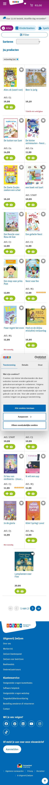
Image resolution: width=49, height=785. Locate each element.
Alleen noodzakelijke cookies (24, 425)
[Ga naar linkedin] (23, 724)
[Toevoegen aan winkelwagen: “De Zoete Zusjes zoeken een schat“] (9, 204)
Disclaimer (40, 771)
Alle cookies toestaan (24, 408)
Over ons (7, 643)
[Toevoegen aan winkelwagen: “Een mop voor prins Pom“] (9, 298)
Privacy (30, 771)
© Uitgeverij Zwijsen (25, 775)
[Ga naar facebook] (6, 724)
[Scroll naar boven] (45, 781)
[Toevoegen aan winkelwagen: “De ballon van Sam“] (9, 157)
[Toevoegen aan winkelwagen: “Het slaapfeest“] (31, 446)
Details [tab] (25, 365)
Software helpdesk (11, 688)
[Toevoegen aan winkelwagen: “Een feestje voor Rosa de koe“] (9, 251)
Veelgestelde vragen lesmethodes (17, 682)
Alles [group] (9, 28)
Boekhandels (8, 664)
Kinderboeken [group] (27, 28)
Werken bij (8, 648)
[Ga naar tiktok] (6, 732)
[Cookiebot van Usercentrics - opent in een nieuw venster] (35, 357)
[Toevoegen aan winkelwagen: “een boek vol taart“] (31, 204)
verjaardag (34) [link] (10, 59)
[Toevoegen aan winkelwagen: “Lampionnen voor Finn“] (20, 591)
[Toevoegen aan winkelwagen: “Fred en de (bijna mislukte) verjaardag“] (31, 345)
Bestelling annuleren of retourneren (18, 703)
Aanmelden (12, 749)
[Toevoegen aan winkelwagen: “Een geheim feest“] (31, 251)
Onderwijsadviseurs (12, 669)
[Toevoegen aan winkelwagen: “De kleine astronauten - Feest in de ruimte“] (31, 157)
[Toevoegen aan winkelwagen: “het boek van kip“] (9, 446)
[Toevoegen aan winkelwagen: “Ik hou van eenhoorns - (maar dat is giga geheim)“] (9, 493)
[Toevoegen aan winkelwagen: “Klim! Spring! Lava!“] (31, 540)
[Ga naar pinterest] (14, 724)
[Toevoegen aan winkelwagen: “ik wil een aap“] (31, 493)
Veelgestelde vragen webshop (16, 693)
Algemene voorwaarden (14, 771)
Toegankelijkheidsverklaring (15, 698)
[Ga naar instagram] (40, 724)
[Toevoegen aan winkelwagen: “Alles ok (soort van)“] (9, 107)
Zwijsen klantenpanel (12, 653)
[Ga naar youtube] (31, 724)
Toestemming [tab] (9, 365)
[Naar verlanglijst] (25, 3)
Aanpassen (23, 416)
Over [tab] (40, 365)
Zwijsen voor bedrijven (13, 659)
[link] (32, 608)
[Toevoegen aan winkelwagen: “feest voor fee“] (31, 298)
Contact (6, 708)
